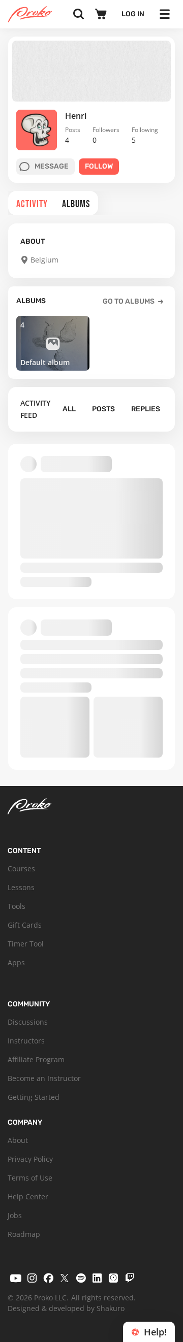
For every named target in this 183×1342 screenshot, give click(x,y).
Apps (16, 962)
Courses (21, 868)
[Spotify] (81, 1278)
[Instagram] (32, 1278)
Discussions (28, 1022)
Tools (16, 906)
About (18, 1140)
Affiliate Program (36, 1059)
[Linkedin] (97, 1278)
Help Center (28, 1196)
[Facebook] (48, 1278)
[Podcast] (113, 1278)
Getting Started (33, 1097)
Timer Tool (26, 943)
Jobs (15, 1215)
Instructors (26, 1040)
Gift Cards (25, 925)
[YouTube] (16, 1278)
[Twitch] (130, 1278)
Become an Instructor (44, 1078)
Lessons (21, 887)
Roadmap (24, 1234)
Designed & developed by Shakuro (66, 1308)
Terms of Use (30, 1178)
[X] (64, 1278)
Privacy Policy (30, 1159)
